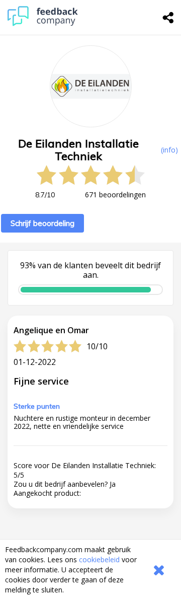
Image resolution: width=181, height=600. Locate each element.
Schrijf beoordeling (42, 223)
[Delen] (168, 18)
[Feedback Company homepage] (43, 23)
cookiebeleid (99, 559)
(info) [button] (169, 150)
